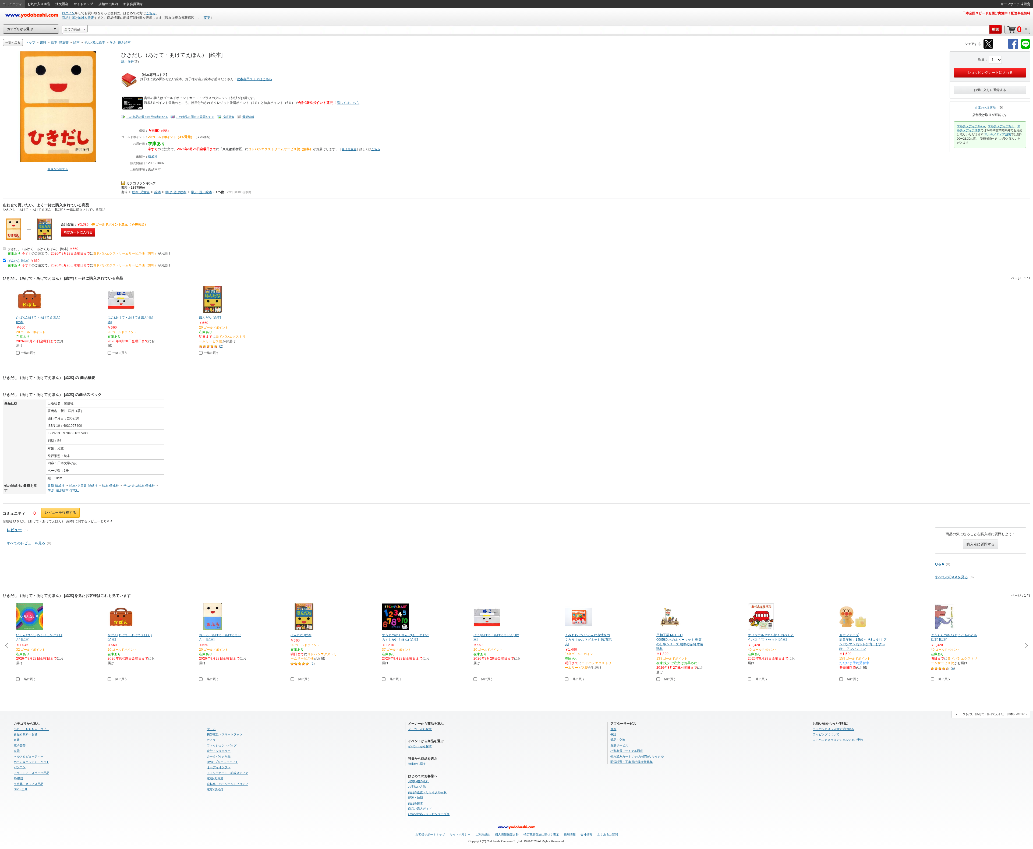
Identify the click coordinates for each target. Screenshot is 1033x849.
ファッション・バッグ (221, 745)
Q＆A (939, 564)
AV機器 (18, 778)
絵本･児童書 (141, 192)
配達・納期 (415, 797)
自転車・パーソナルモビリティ (227, 783)
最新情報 (248, 116)
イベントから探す (420, 746)
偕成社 (153, 156)
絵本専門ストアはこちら (254, 79)
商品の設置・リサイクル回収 (427, 792)
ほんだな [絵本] (18, 261)
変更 (207, 18)
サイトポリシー (460, 834)
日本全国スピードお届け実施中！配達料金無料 (996, 13)
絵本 (157, 192)
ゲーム (211, 729)
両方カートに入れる (78, 232)
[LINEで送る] (1025, 47)
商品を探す (415, 803)
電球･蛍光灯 (215, 789)
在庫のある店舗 (985, 107)
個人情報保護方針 (507, 834)
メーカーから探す (420, 729)
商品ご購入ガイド (420, 808)
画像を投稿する (58, 169)
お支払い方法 (417, 786)
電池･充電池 (215, 778)
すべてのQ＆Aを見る (951, 577)
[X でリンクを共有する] (988, 47)
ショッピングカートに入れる (990, 73)
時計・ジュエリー (219, 750)
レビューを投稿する (60, 512)
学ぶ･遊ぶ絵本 (175, 192)
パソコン (20, 767)
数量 (981, 59)
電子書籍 (20, 745)
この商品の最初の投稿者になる (147, 116)
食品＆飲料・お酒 (25, 734)
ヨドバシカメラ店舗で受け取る (833, 729)
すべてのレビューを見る (26, 543)
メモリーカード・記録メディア (227, 772)
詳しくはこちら (348, 103)
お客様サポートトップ (430, 834)
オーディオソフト (219, 767)
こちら (150, 13)
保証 (613, 734)
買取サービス (619, 745)
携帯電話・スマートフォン (224, 734)
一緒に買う (28, 352)
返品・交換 (617, 739)
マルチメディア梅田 (1001, 126)
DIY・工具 (20, 789)
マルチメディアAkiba (971, 126)
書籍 (124, 187)
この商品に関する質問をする (195, 116)
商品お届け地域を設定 (78, 18)
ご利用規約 (482, 834)
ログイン (68, 13)
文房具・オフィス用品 (28, 783)
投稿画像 (228, 116)
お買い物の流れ (418, 781)
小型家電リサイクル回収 (626, 750)
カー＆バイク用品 (219, 756)
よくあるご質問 (607, 834)
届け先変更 (349, 149)
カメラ (211, 739)
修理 (613, 729)
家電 (17, 750)
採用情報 (570, 834)
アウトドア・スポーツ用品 (31, 772)
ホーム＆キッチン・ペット (31, 761)
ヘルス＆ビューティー (28, 756)
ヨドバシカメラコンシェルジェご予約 (838, 739)
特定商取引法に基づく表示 (541, 834)
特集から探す (417, 763)
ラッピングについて (826, 734)
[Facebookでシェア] (1013, 47)
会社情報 (586, 834)
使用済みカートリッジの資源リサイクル (637, 756)
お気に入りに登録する (990, 90)
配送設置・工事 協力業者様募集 (631, 761)
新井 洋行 (127, 61)
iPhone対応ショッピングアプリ (429, 814)
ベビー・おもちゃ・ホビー (31, 729)
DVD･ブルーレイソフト (222, 761)
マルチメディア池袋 (997, 134)
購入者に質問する (981, 544)
